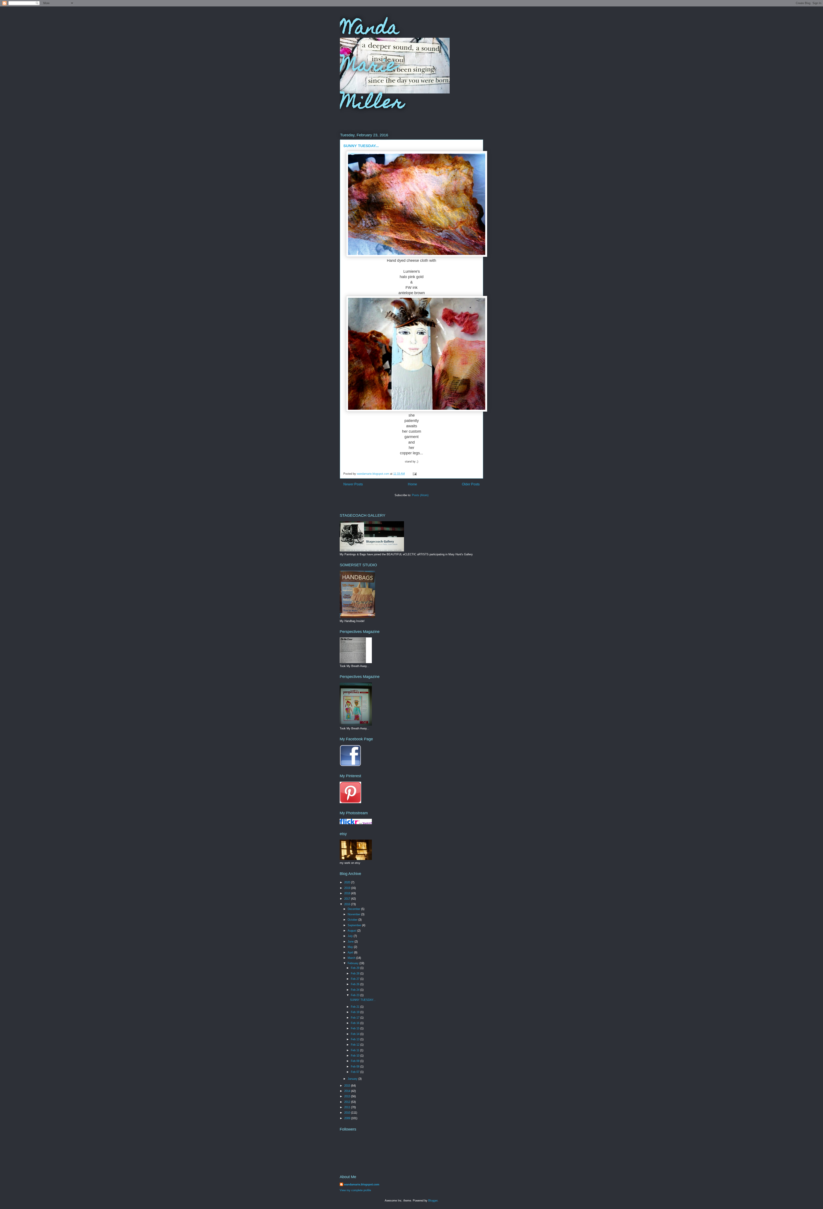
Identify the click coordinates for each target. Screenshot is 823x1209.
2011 (347, 1107)
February (353, 963)
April (351, 952)
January (353, 1078)
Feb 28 (355, 973)
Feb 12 (355, 1044)
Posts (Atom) (420, 495)
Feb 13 (355, 1039)
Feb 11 (355, 1050)
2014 (347, 1091)
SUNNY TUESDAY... (361, 146)
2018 (347, 893)
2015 (347, 1085)
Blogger (432, 1200)
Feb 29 (355, 968)
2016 (347, 904)
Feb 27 (355, 978)
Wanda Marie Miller (372, 66)
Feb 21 (355, 1006)
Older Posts (471, 484)
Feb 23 (355, 995)
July (351, 936)
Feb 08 (355, 1066)
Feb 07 (355, 1071)
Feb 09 (355, 1061)
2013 (347, 1096)
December (354, 909)
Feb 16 (355, 1023)
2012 (347, 1102)
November (354, 914)
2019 (347, 888)
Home (412, 484)
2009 (347, 1118)
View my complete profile (355, 1190)
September (355, 925)
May (351, 947)
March (352, 957)
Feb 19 (355, 1012)
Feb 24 (355, 989)
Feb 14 (355, 1034)
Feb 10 (355, 1055)
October (353, 919)
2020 (347, 882)
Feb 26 (355, 984)
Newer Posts (353, 484)
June (351, 941)
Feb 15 (355, 1028)
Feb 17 (355, 1017)
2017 (347, 898)
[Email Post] (414, 473)
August (352, 930)
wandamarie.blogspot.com (361, 1184)
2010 (347, 1112)
